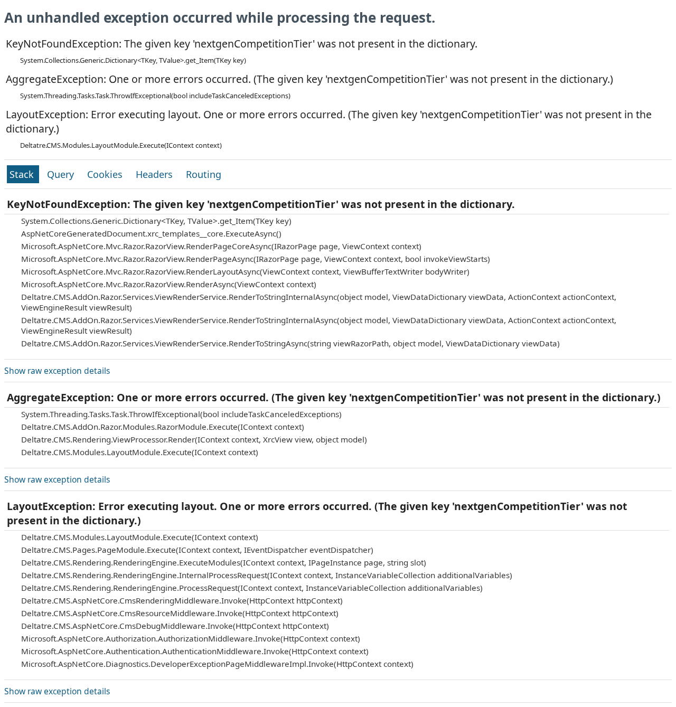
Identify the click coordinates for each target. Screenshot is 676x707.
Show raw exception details (57, 370)
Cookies (106, 174)
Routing (203, 174)
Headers (155, 174)
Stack (23, 174)
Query (62, 174)
